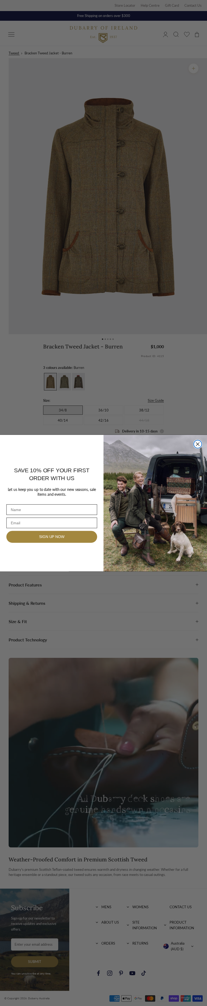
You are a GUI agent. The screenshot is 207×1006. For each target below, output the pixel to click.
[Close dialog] (198, 444)
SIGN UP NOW (51, 537)
